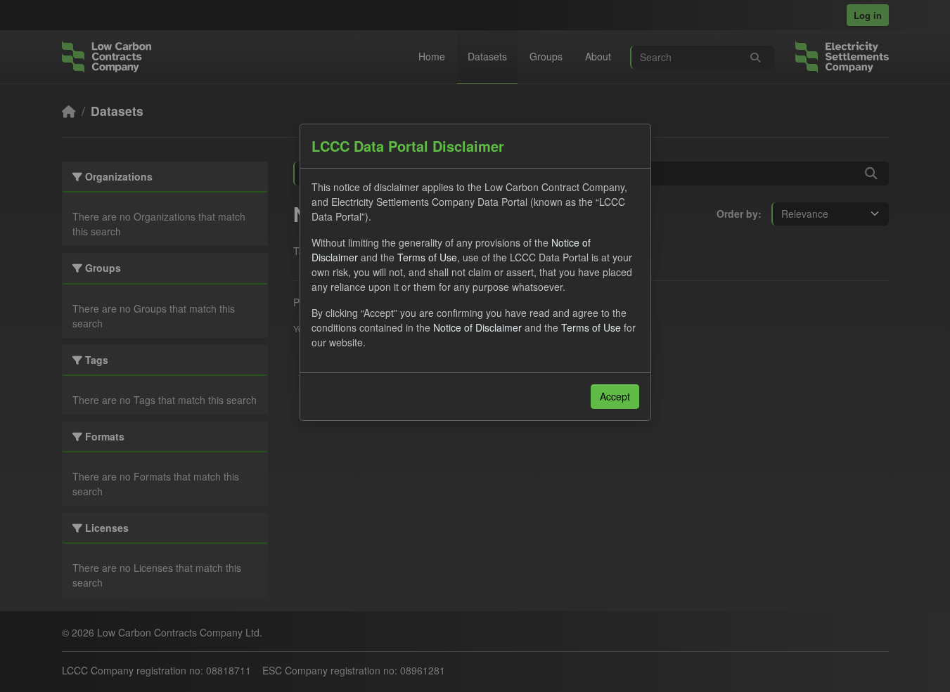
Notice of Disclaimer (477, 327)
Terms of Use (427, 257)
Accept (615, 396)
